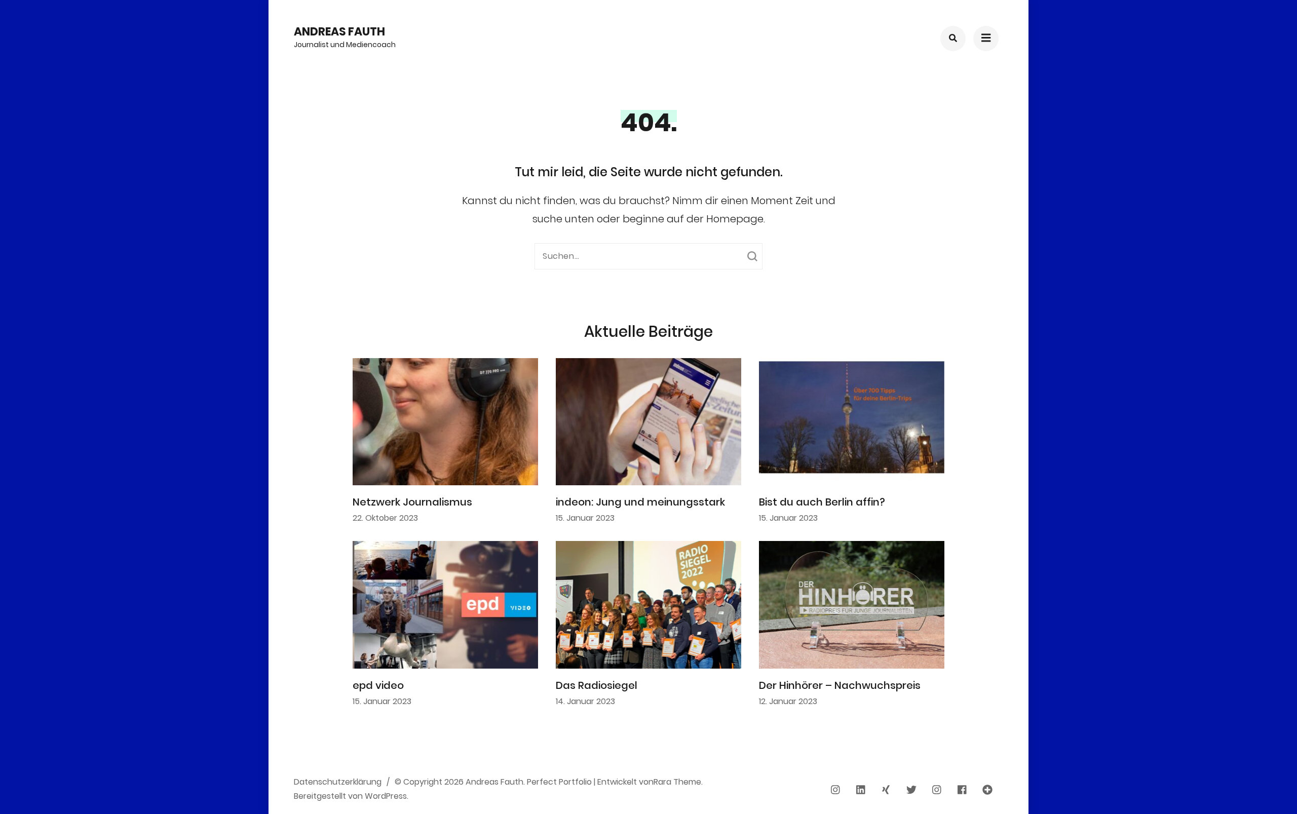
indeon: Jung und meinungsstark (640, 502)
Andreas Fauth (339, 32)
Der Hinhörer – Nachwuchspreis (840, 685)
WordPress (386, 796)
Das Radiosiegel (596, 685)
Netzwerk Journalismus (412, 502)
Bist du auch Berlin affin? (822, 502)
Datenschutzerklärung (338, 782)
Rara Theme (677, 782)
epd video (378, 685)
